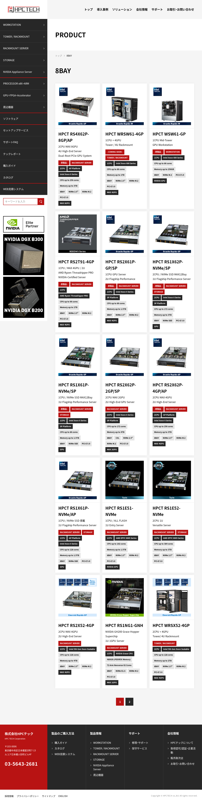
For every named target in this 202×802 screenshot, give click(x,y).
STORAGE (9, 60)
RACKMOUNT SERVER (15, 48)
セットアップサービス (15, 130)
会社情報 (142, 9)
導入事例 (102, 9)
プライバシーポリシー (28, 796)
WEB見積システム (13, 189)
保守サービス (139, 748)
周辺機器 (8, 107)
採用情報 (9, 796)
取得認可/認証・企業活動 (183, 750)
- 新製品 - (64, 162)
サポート (157, 9)
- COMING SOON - (115, 151)
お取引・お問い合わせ (180, 9)
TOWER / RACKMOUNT (16, 36)
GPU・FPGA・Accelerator (17, 95)
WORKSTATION (12, 25)
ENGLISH (63, 796)
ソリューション (122, 9)
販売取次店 (177, 758)
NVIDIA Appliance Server (17, 72)
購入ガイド (9, 165)
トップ (88, 9)
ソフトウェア (10, 119)
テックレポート (12, 154)
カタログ (8, 177)
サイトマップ (48, 796)
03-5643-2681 (21, 763)
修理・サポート (140, 742)
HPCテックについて (182, 742)
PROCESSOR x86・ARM (16, 83)
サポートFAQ (10, 142)
